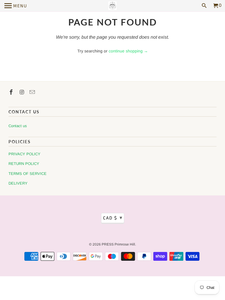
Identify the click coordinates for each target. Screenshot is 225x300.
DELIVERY (18, 183)
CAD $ (113, 218)
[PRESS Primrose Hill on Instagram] (22, 92)
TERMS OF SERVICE (27, 173)
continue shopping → (128, 51)
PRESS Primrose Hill (118, 244)
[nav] (15, 6)
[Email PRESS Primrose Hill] (33, 92)
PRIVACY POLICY (24, 154)
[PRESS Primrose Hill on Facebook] (11, 92)
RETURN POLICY (23, 163)
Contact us (17, 126)
